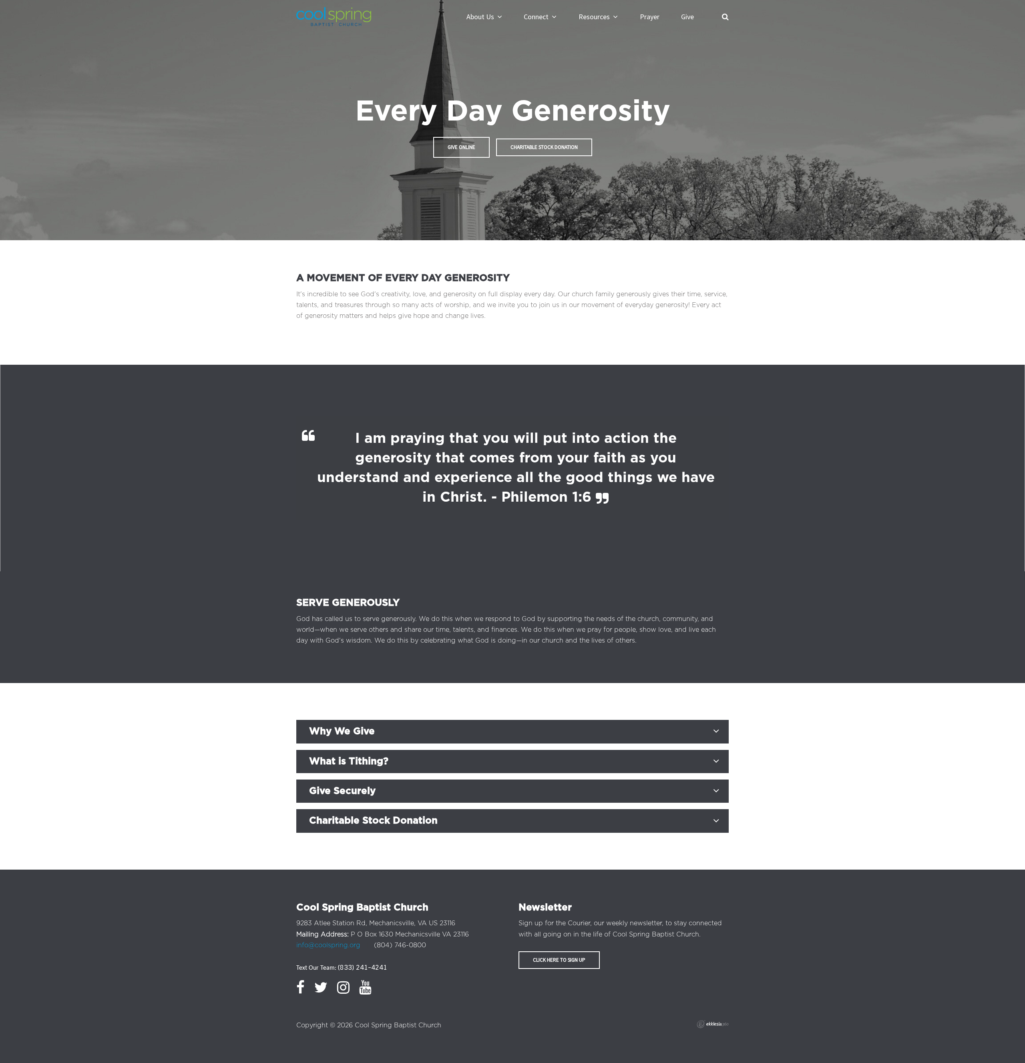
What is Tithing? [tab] (348, 761)
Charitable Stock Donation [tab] (373, 821)
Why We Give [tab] (342, 731)
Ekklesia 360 (713, 1024)
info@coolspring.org (328, 945)
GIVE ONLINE (461, 147)
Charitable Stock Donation (544, 147)
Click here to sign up (559, 959)
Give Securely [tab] (342, 791)
